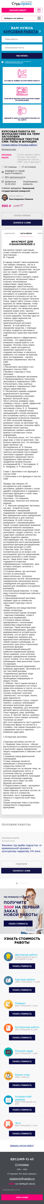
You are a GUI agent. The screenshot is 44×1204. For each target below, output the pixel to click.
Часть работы (26, 233)
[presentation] (1, 587)
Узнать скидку (22, 1197)
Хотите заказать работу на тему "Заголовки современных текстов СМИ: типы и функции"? (29, 158)
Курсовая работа (20, 31)
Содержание (9, 233)
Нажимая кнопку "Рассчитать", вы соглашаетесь (18, 62)
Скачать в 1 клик (21, 870)
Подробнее (21, 864)
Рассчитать (22, 55)
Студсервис (22, 1164)
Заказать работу (17, 10)
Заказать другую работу (22, 1145)
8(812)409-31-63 (22, 1159)
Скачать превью (22, 215)
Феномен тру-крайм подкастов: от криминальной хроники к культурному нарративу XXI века (22, 848)
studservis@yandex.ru (22, 1178)
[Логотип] (22, 4)
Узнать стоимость (18, 923)
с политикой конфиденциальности (14, 62)
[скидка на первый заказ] (38, 10)
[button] (17, 883)
